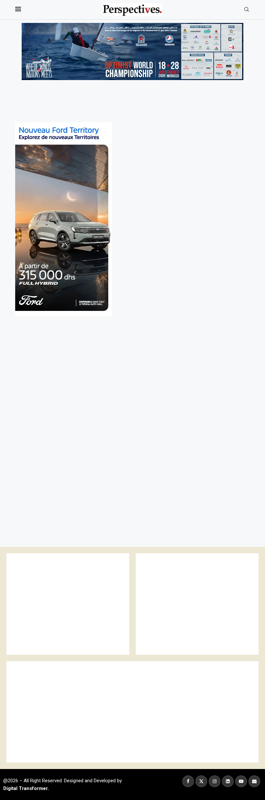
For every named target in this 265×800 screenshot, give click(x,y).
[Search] (246, 9)
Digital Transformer (25, 788)
